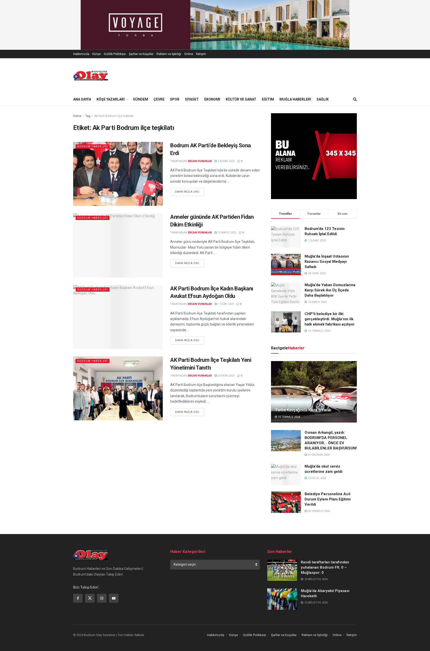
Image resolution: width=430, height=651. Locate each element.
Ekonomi (212, 99)
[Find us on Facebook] (78, 598)
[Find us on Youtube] (113, 598)
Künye (96, 54)
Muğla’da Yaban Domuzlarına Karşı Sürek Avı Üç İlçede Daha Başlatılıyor (330, 290)
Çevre (159, 99)
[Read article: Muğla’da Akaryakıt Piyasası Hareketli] (282, 599)
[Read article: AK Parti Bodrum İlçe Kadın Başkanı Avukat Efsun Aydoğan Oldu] (118, 317)
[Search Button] (355, 99)
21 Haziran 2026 (318, 454)
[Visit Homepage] (90, 76)
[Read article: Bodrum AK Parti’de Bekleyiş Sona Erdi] (118, 174)
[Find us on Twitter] (90, 598)
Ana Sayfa (82, 99)
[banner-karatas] (215, 25)
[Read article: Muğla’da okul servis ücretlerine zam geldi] (286, 474)
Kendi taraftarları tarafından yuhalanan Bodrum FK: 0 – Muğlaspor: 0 (325, 567)
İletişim (201, 54)
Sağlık (323, 99)
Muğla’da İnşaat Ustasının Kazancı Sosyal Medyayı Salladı (327, 261)
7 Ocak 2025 (225, 304)
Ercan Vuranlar (200, 161)
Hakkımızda (81, 54)
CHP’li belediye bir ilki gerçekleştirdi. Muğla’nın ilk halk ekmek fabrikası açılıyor (330, 319)
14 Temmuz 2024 (288, 417)
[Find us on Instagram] (102, 598)
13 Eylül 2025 (316, 478)
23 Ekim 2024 (225, 375)
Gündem (140, 99)
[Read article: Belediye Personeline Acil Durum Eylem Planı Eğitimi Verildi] (286, 502)
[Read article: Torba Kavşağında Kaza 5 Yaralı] (314, 392)
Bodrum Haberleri (92, 146)
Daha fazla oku (189, 191)
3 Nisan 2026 (226, 161)
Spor (174, 99)
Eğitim (268, 99)
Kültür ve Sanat (241, 99)
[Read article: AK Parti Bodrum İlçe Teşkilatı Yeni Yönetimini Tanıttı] (118, 388)
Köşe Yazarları (111, 99)
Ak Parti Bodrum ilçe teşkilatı (114, 116)
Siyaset (192, 99)
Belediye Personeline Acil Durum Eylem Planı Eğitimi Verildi (328, 499)
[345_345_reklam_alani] (314, 156)
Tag (87, 116)
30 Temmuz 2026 (318, 511)
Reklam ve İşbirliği (169, 54)
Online (188, 54)
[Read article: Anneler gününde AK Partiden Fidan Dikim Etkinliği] (118, 245)
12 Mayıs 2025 (226, 232)
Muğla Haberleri (295, 99)
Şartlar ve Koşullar (141, 54)
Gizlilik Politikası (115, 54)
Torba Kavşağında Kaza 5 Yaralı (303, 409)
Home (77, 116)
